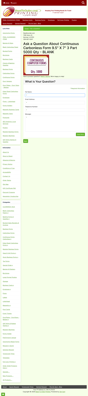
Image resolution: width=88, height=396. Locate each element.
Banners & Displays (9, 269)
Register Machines (9, 136)
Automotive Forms (9, 33)
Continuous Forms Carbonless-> (9, 238)
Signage (5, 281)
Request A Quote (8, 346)
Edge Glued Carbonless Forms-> (10, 244)
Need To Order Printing (42, 392)
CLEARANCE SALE (9, 207)
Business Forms (40, 20)
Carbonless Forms (8, 73)
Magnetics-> (7, 305)
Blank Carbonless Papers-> (8, 212)
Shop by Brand (7, 156)
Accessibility (7, 172)
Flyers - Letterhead (9, 101)
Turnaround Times (8, 354)
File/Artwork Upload (9, 338)
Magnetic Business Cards (11, 109)
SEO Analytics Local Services (9, 123)
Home (7, 3)
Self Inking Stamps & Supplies (9, 141)
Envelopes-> (7, 289)
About (5, 387)
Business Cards (27, 20)
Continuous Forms (9, 77)
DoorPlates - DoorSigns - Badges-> (11, 318)
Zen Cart (62, 392)
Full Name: (28, 92)
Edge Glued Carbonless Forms (10, 92)
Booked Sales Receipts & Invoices (11, 224)
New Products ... (8, 376)
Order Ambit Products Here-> (10, 367)
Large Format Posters (10, 277)
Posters (74, 20)
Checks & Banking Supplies (8, 64)
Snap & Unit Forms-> (9, 253)
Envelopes (51, 20)
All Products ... (7, 380)
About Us (6, 152)
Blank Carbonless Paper (10, 47)
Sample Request (20, 23)
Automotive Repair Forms (11, 342)
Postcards (6, 117)
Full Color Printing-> (9, 362)
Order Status (7, 180)
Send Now (80, 134)
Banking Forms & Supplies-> (8, 218)
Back (25, 141)
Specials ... (6, 372)
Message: (28, 114)
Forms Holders (7, 105)
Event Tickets (7, 313)
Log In (14, 3)
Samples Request (8, 350)
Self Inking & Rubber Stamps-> (9, 324)
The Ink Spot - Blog (34, 23)
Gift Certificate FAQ (9, 188)
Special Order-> (8, 265)
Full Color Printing (63, 20)
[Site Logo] (16, 11)
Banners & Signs (8, 43)
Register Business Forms (10, 132)
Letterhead (6, 301)
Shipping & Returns (9, 160)
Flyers (5, 293)
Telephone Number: (31, 107)
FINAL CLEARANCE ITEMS (11, 20)
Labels (5, 297)
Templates (6, 358)
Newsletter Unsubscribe (10, 196)
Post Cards (6, 309)
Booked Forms (7, 51)
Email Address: (30, 99)
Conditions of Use (9, 168)
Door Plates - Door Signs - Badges (11, 86)
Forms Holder (7, 334)
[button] (83, 3)
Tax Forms (6, 261)
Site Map (6, 184)
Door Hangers (7, 81)
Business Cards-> (8, 285)
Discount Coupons (9, 192)
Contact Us (6, 176)
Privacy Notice (7, 164)
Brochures (6, 55)
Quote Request (7, 23)
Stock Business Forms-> (10, 257)
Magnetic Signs (8, 113)
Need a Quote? (45, 76)
